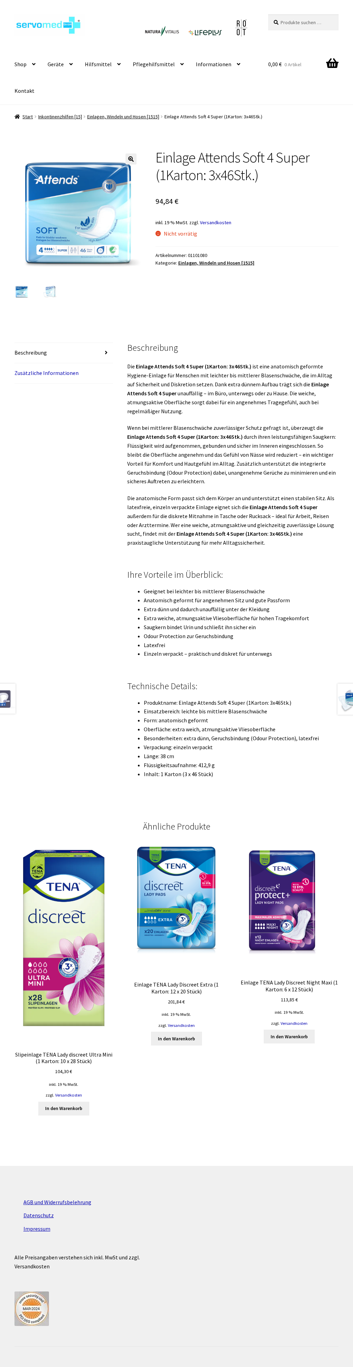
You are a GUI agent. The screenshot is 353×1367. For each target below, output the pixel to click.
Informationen (213, 64)
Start (27, 116)
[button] (131, 159)
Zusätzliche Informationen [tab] (46, 372)
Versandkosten (215, 222)
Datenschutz (38, 1215)
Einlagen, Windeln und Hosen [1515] (123, 116)
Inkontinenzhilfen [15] (60, 116)
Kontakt (24, 90)
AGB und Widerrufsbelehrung (57, 1202)
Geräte (56, 64)
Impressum (36, 1228)
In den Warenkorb (63, 1108)
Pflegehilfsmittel (154, 64)
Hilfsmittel (98, 64)
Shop (20, 64)
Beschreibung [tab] (30, 352)
